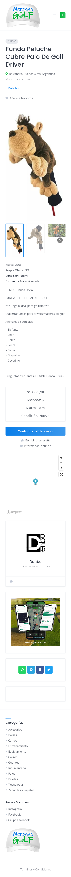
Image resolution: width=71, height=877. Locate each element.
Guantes (13, 762)
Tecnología (15, 784)
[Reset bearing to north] (61, 467)
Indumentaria (17, 768)
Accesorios (15, 729)
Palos (11, 773)
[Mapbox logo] (14, 512)
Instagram (15, 809)
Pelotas (13, 779)
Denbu (35, 561)
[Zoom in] (61, 457)
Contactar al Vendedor (36, 431)
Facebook (14, 814)
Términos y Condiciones (35, 869)
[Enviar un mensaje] (11, 581)
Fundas (12, 41)
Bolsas (12, 735)
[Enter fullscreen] (61, 474)
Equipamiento (17, 751)
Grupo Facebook (19, 820)
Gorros (12, 757)
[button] (35, 481)
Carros (12, 740)
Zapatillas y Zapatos (21, 790)
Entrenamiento (18, 746)
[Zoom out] (61, 462)
